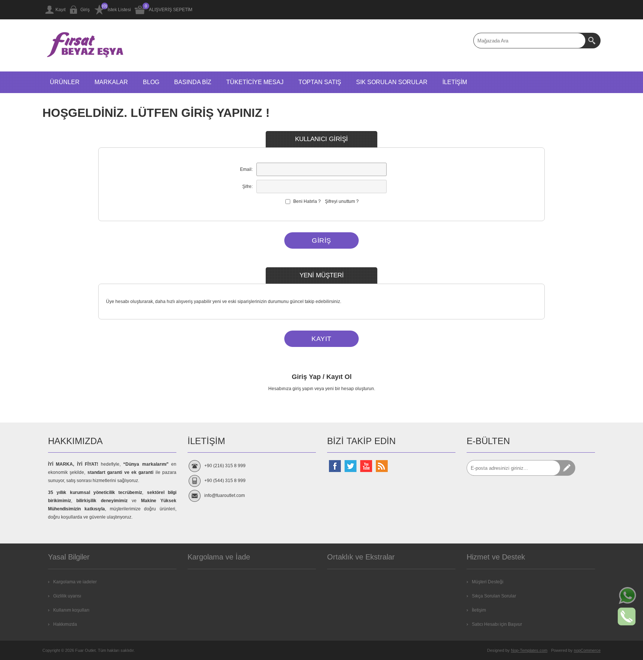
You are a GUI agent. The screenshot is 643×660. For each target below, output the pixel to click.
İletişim (479, 610)
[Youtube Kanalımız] (366, 466)
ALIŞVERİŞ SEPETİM (170, 9)
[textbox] (529, 40)
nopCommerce (587, 650)
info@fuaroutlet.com (224, 495)
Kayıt (60, 9)
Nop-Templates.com (529, 650)
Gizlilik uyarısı (67, 596)
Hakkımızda (65, 624)
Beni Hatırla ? (307, 201)
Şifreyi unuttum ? (342, 201)
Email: (246, 169)
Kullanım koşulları (71, 610)
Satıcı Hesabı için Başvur (497, 624)
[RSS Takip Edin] (382, 466)
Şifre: (247, 186)
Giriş (85, 9)
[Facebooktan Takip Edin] (335, 466)
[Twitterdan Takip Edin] (350, 466)
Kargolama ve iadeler (75, 581)
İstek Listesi (119, 9)
